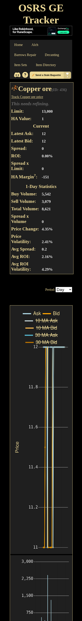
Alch (34, 45)
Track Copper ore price (27, 97)
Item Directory (46, 65)
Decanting (52, 55)
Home (18, 45)
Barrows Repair (25, 55)
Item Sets (20, 65)
